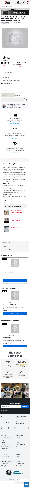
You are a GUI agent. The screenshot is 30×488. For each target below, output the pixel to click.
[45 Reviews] (6, 270)
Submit (25, 406)
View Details (15, 138)
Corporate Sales (20, 463)
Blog (2, 440)
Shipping (18, 461)
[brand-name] (6, 57)
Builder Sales (19, 466)
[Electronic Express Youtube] (15, 428)
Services (18, 454)
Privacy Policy (4, 466)
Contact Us (4, 454)
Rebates (18, 440)
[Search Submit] (28, 6)
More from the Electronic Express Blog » (14, 235)
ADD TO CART (15, 280)
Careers (3, 444)
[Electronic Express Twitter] (2, 428)
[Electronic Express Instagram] (21, 428)
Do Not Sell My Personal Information (7, 447)
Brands (18, 437)
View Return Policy (15, 123)
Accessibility (19, 447)
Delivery (18, 459)
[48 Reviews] (6, 302)
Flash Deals (19, 442)
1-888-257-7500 (12, 107)
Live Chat (19, 107)
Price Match (4, 459)
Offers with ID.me (20, 444)
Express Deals (19, 435)
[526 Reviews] (6, 335)
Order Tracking (5, 456)
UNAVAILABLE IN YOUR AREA (12, 100)
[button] (3, 39)
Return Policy (4, 463)
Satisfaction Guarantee (7, 461)
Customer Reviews (6, 437)
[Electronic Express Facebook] (8, 428)
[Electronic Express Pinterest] (28, 428)
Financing (18, 456)
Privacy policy (4, 410)
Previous (27, 255)
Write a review (4, 60)
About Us (3, 435)
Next (28, 255)
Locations (3, 442)
